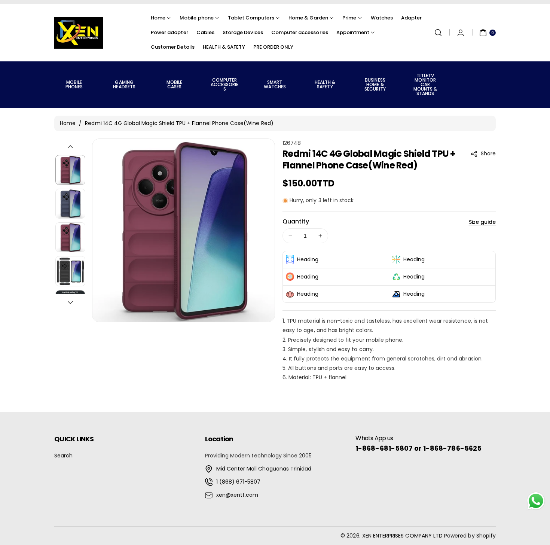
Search (63, 455)
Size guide (482, 222)
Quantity (295, 221)
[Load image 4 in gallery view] (70, 271)
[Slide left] (70, 146)
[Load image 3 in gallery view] (70, 237)
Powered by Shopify (470, 535)
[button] (438, 32)
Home (68, 123)
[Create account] (460, 32)
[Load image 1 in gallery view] (70, 170)
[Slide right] (70, 302)
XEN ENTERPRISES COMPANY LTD (402, 535)
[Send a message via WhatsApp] (536, 501)
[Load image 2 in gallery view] (70, 204)
